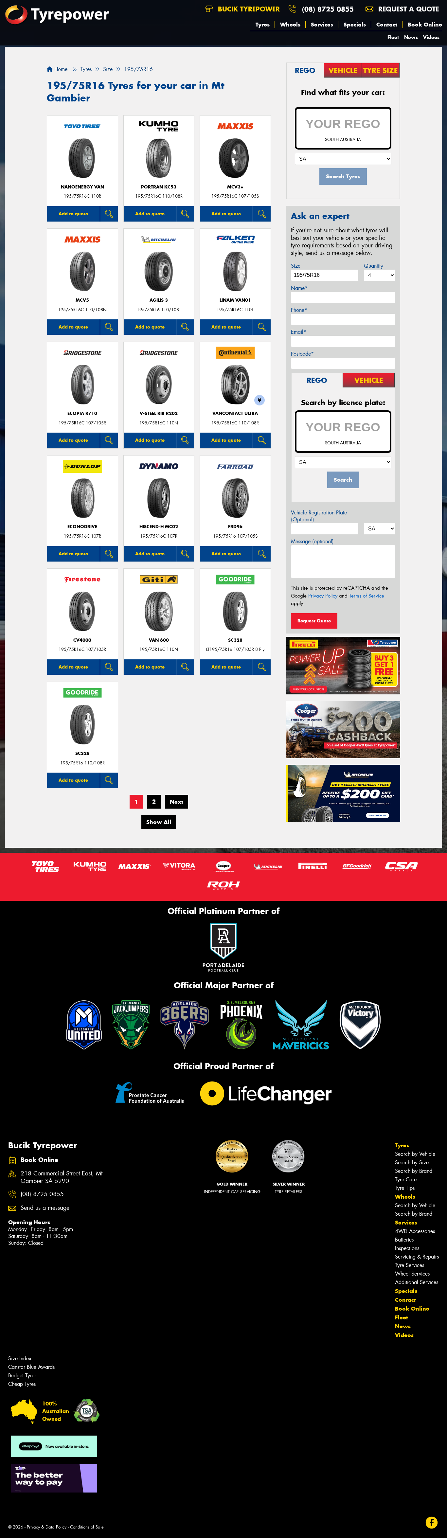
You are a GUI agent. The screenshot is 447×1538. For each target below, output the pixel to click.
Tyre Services (409, 1265)
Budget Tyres (22, 1375)
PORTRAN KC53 (158, 187)
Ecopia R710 (82, 413)
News (411, 37)
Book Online (425, 24)
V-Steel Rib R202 (159, 413)
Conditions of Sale (87, 1527)
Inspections (407, 1248)
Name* (299, 288)
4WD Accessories (415, 1231)
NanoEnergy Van (82, 187)
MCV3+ (235, 187)
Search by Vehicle (415, 1154)
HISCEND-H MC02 (158, 526)
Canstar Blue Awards (31, 1367)
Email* (298, 332)
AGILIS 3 (159, 300)
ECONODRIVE (82, 526)
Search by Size (412, 1162)
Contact (386, 24)
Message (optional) (312, 541)
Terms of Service (366, 596)
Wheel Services (412, 1273)
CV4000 (82, 640)
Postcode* (302, 353)
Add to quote (73, 214)
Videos (431, 37)
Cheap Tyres (22, 1384)
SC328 (235, 640)
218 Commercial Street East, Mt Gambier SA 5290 (61, 1177)
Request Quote (314, 621)
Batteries (404, 1239)
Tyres (263, 24)
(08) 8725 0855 (328, 9)
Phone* (299, 310)
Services (322, 24)
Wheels (290, 24)
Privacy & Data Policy (46, 1527)
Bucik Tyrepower (248, 9)
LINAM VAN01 (235, 300)
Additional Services (416, 1282)
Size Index (19, 1358)
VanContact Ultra (235, 413)
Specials (355, 24)
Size (295, 265)
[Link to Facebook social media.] (432, 1522)
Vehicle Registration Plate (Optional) (319, 516)
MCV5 (82, 300)
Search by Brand (413, 1171)
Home (60, 69)
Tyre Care (406, 1179)
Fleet (393, 37)
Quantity (373, 265)
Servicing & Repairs (417, 1256)
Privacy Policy (322, 596)
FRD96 (235, 526)
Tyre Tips (405, 1188)
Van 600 (159, 640)
